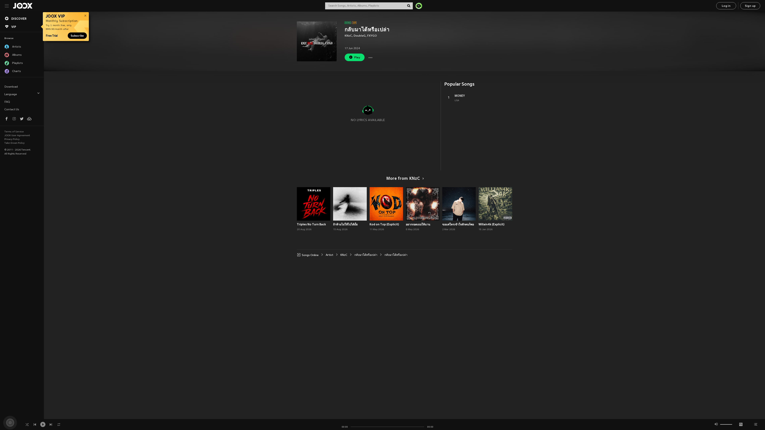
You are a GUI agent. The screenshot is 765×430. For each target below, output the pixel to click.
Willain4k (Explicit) (491, 224)
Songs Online (310, 255)
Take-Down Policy (14, 143)
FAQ (7, 102)
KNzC (348, 35)
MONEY (460, 95)
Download (11, 86)
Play (357, 57)
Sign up (750, 6)
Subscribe (77, 35)
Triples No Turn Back (311, 224)
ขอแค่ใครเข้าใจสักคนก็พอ (458, 224)
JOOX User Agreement (17, 135)
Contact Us (11, 109)
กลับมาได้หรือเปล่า (365, 255)
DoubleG (360, 35)
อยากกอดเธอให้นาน (418, 224)
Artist (329, 255)
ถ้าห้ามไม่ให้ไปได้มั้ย (345, 224)
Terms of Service (14, 131)
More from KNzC (403, 179)
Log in (726, 6)
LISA (457, 100)
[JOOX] (23, 6)
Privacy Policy (12, 139)
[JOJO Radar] (419, 6)
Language (10, 94)
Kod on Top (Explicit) (384, 224)
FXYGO (372, 35)
